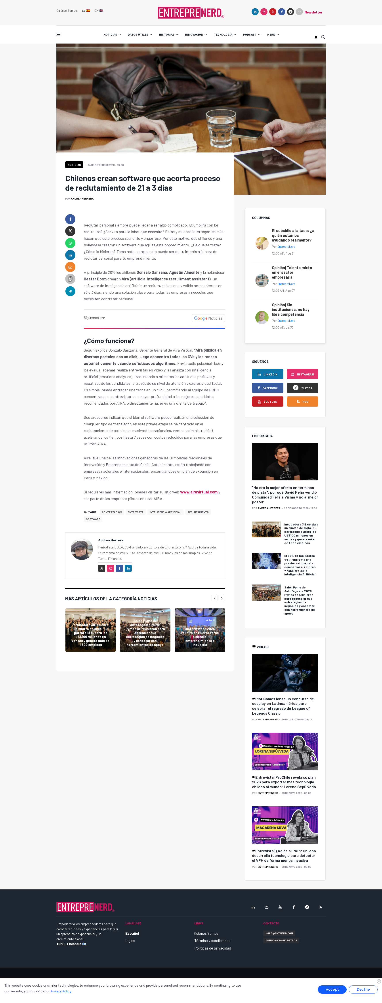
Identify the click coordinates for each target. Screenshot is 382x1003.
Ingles (130, 940)
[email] (70, 267)
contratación (112, 512)
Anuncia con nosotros (281, 940)
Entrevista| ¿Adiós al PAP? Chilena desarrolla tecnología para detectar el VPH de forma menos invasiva (284, 855)
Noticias (110, 34)
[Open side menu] (58, 34)
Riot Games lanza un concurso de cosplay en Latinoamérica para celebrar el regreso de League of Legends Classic (283, 706)
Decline (363, 989)
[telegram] (70, 291)
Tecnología (223, 34)
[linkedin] (255, 11)
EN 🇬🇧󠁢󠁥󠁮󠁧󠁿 (99, 10)
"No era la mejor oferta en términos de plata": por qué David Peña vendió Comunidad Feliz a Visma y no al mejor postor (285, 494)
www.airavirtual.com (199, 491)
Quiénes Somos (66, 10)
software (93, 519)
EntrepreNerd (286, 246)
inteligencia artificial (165, 512)
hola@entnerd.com (279, 933)
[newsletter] (299, 11)
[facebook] (281, 11)
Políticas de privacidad (212, 948)
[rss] (320, 907)
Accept (332, 989)
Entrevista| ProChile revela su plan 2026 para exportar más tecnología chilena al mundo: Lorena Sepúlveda (284, 782)
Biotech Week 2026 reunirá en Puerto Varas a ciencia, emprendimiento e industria (200, 637)
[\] (285, 462)
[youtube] (272, 11)
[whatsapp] (70, 243)
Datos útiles (138, 34)
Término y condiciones (212, 940)
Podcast (250, 34)
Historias (166, 34)
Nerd (271, 34)
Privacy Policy (61, 991)
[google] (290, 11)
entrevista (135, 512)
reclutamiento (198, 512)
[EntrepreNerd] (191, 12)
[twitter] (70, 231)
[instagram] (263, 11)
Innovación (194, 34)
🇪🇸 (86, 10)
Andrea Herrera (82, 198)
